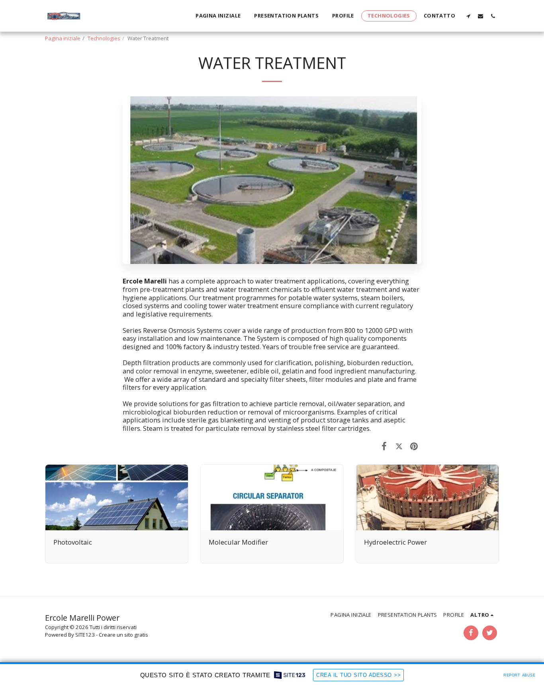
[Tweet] (398, 445)
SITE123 (85, 634)
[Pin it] (414, 445)
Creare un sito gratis (123, 634)
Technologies (104, 38)
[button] (468, 16)
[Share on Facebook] (384, 445)
